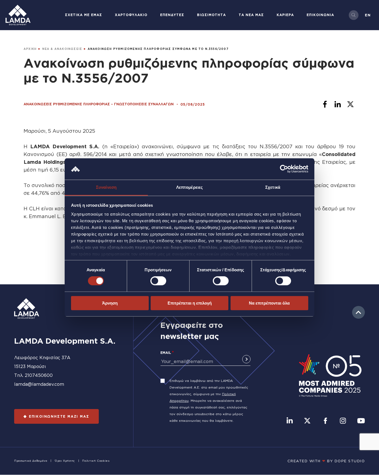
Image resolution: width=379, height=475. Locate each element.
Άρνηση (110, 303)
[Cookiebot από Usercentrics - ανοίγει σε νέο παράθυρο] (284, 169)
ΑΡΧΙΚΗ (30, 48)
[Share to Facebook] (325, 104)
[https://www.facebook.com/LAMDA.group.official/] (325, 421)
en (368, 15)
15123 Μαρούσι (30, 366)
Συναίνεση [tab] (106, 187)
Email (165, 352)
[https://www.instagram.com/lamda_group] (343, 421)
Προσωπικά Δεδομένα (30, 460)
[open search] (353, 15)
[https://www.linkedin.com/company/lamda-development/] (290, 421)
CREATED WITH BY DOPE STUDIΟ (326, 461)
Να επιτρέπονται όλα (269, 303)
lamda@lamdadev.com (39, 384)
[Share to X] (350, 104)
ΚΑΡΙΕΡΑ (285, 15)
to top (358, 312)
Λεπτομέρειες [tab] (189, 187)
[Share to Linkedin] (337, 104)
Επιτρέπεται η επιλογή (190, 303)
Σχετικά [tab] (272, 187)
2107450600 (39, 375)
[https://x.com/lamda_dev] (307, 421)
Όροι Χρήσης (65, 460)
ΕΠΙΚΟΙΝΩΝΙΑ (320, 15)
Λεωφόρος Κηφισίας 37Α (42, 357)
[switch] (158, 280)
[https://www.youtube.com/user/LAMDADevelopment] (361, 421)
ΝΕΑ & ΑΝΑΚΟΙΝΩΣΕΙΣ (62, 48)
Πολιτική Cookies (95, 460)
